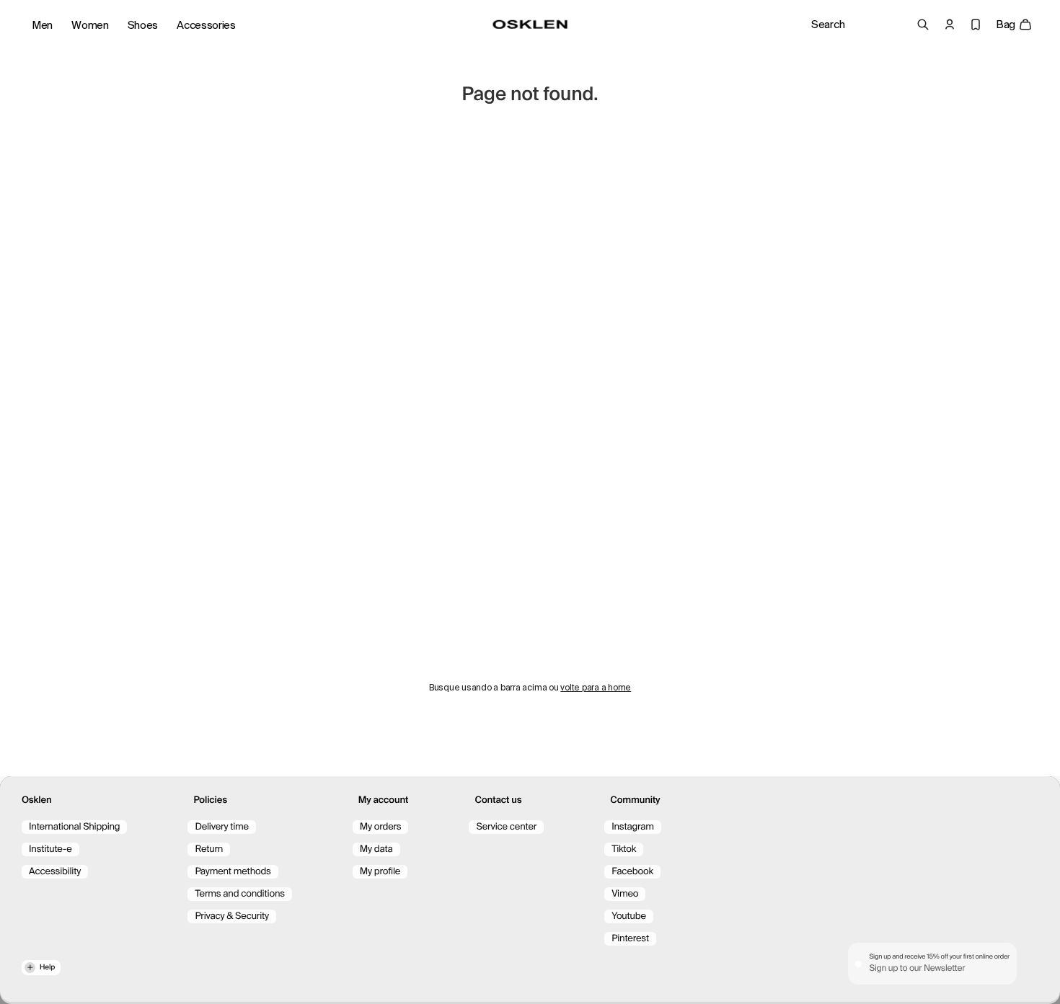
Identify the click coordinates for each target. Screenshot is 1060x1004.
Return (209, 849)
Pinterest (630, 939)
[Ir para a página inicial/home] (530, 24)
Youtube (628, 916)
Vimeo (624, 894)
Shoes (143, 25)
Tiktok (623, 849)
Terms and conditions (239, 894)
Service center (506, 827)
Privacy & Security (232, 916)
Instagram (632, 827)
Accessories (206, 25)
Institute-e (50, 849)
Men (42, 25)
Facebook (632, 872)
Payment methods (232, 872)
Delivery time (222, 827)
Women (90, 25)
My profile (380, 872)
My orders (381, 827)
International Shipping (74, 827)
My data (376, 849)
